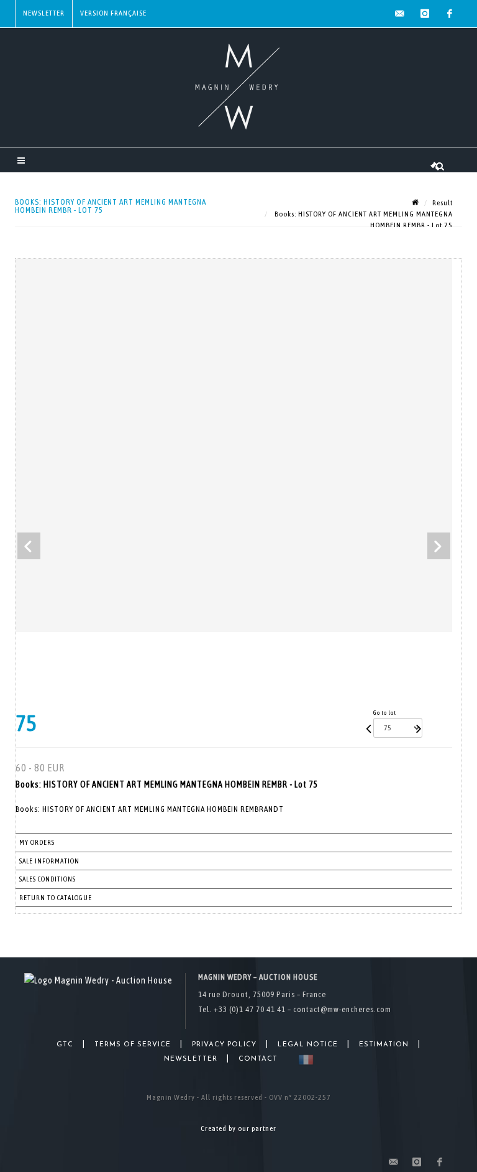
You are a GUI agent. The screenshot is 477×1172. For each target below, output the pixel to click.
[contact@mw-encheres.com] (400, 13)
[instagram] (424, 13)
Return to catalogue (55, 897)
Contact (258, 1059)
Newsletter (44, 13)
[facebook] (449, 13)
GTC (65, 1044)
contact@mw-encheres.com (342, 1009)
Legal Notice (308, 1044)
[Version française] (303, 1059)
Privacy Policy (224, 1044)
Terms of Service (132, 1044)
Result (442, 202)
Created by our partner (238, 1128)
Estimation (384, 1044)
